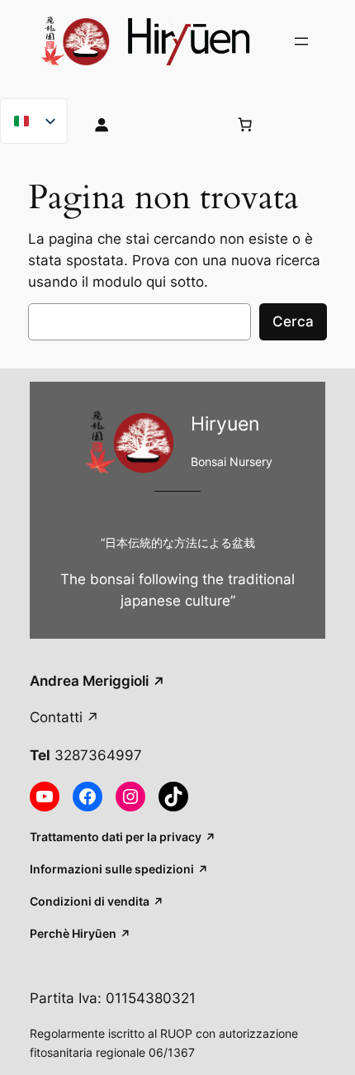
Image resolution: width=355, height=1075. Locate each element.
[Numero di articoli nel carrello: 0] (244, 124)
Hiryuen (225, 423)
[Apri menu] (301, 41)
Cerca (293, 321)
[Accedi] (147, 124)
